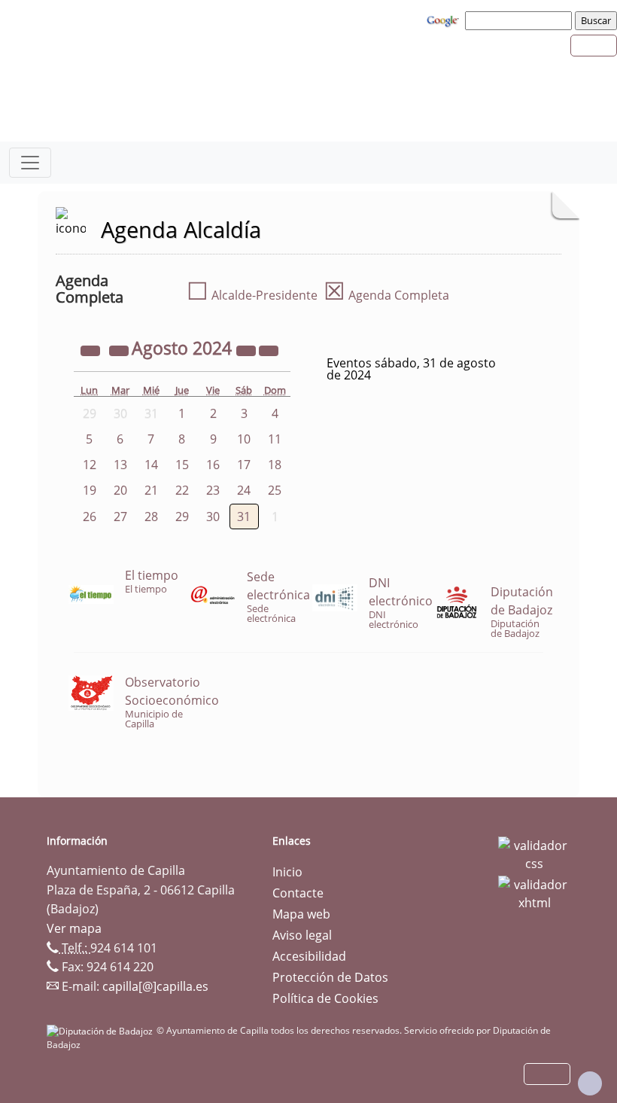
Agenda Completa (386, 295)
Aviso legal (302, 935)
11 (274, 439)
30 (213, 516)
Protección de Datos (330, 977)
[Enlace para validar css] (534, 853)
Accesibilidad (309, 956)
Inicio (287, 872)
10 (244, 439)
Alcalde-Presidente (252, 295)
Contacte (298, 893)
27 (120, 516)
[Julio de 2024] (120, 350)
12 (89, 464)
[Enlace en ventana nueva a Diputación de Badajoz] (102, 1030)
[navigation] (520, 20)
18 (274, 464)
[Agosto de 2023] (92, 350)
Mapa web (301, 914)
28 (151, 516)
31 (244, 516)
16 (213, 464)
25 (274, 490)
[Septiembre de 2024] (268, 350)
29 (182, 516)
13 (120, 464)
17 (244, 464)
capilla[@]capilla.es (155, 986)
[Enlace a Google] (444, 19)
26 (89, 516)
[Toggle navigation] (30, 163)
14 (151, 464)
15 (182, 464)
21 (151, 490)
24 (244, 490)
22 (182, 490)
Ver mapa (74, 928)
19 (89, 490)
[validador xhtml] (534, 892)
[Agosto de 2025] (247, 350)
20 (120, 490)
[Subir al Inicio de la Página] (590, 1083)
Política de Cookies (325, 998)
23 (213, 490)
